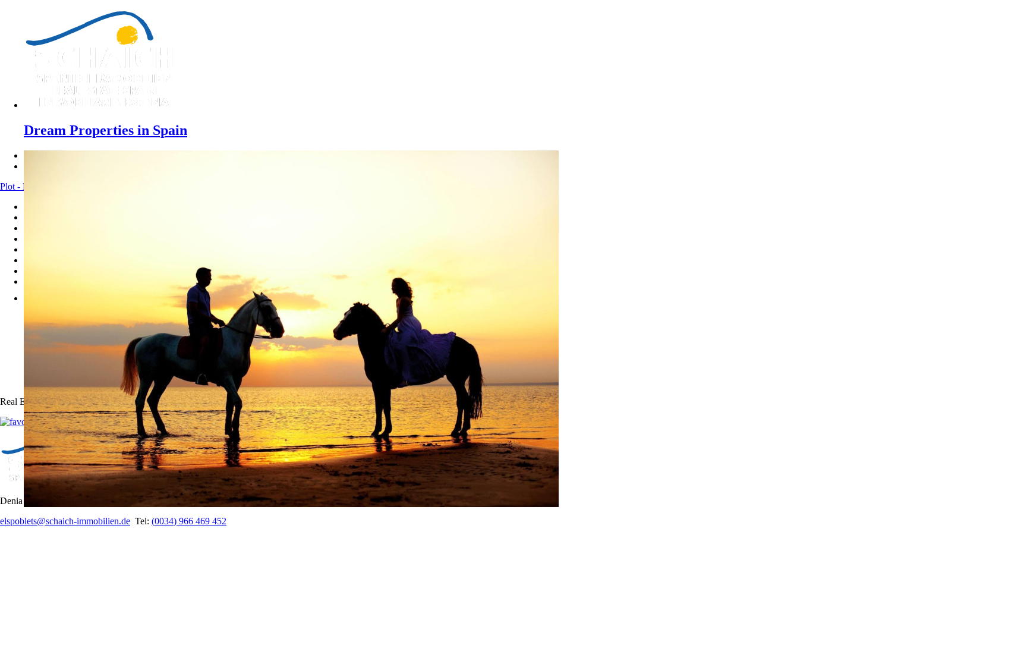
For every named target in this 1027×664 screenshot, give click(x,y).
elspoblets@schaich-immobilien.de (65, 521)
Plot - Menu (22, 186)
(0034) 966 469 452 (189, 521)
